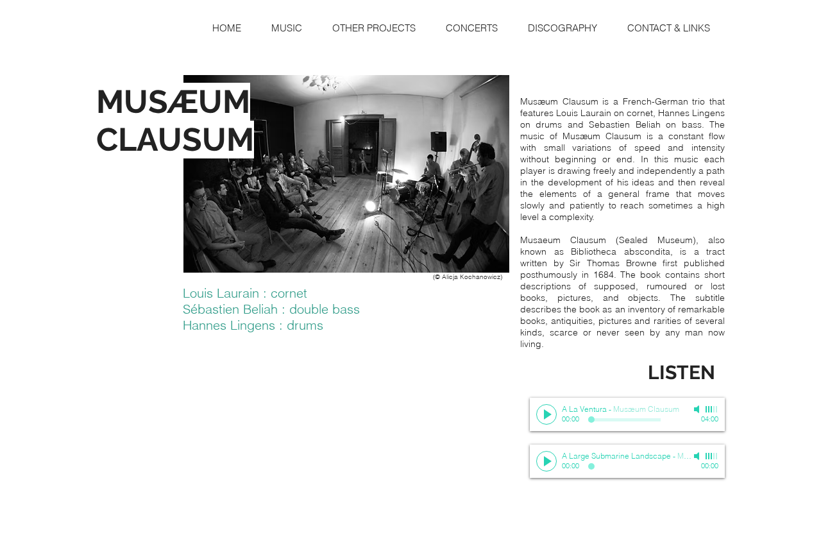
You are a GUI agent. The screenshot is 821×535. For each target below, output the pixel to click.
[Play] (546, 414)
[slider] (712, 409)
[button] (286, 28)
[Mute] (697, 409)
